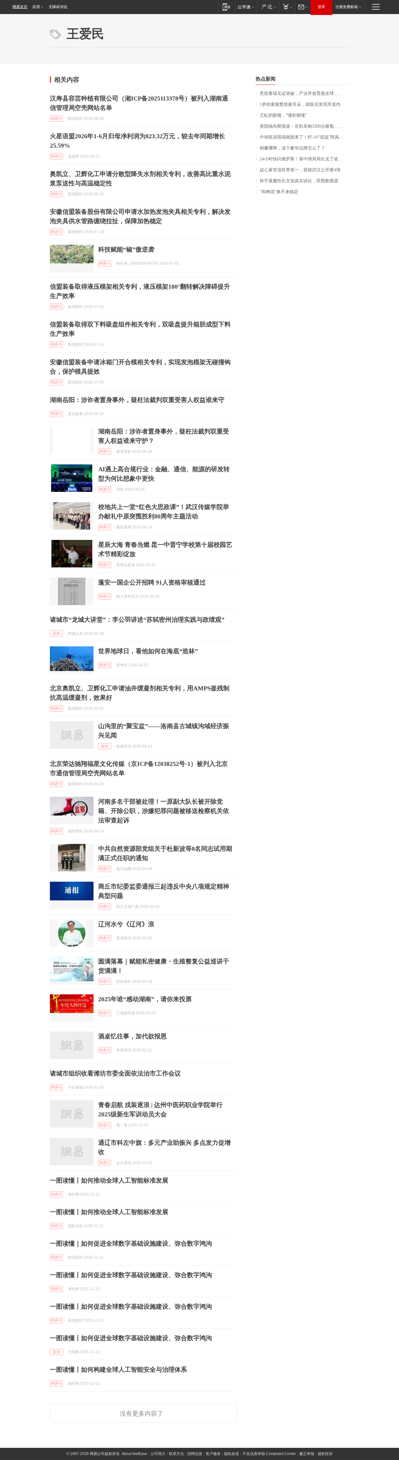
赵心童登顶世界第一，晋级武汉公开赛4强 (300, 170)
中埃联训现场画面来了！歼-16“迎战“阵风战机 (304, 137)
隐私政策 (231, 1454)
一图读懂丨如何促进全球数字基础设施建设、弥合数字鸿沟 (131, 1274)
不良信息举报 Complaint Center (269, 1454)
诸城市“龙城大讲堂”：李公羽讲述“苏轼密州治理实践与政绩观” (137, 619)
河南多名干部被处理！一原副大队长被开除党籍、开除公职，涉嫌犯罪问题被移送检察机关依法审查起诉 (163, 811)
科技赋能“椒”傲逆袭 (126, 249)
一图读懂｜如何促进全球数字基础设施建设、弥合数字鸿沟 (131, 1243)
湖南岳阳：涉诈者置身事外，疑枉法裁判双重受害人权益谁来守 (137, 399)
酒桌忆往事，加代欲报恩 (132, 1036)
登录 (321, 7)
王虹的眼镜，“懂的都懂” (283, 115)
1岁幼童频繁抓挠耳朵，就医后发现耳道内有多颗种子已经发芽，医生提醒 (304, 104)
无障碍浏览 (58, 7)
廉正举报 (306, 1454)
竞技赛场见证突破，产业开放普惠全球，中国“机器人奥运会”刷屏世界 (304, 93)
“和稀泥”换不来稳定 (279, 191)
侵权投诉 (325, 1454)
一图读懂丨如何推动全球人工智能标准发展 (109, 1180)
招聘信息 (194, 1454)
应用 (36, 7)
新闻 (56, 633)
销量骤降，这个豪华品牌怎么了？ (292, 148)
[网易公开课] (246, 6)
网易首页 (19, 7)
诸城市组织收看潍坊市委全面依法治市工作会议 (115, 1073)
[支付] (287, 6)
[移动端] (226, 6)
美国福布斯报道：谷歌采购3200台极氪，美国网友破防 (304, 126)
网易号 (56, 118)
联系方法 (176, 1454)
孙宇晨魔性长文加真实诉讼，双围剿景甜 (299, 181)
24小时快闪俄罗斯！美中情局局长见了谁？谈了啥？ (304, 159)
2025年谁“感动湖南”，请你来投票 (145, 999)
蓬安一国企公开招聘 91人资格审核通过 (152, 582)
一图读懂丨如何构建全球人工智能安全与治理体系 (118, 1369)
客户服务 (213, 1454)
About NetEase (134, 1454)
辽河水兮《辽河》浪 (126, 924)
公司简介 (158, 1454)
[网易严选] (268, 6)
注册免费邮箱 (346, 7)
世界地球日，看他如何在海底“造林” (148, 651)
